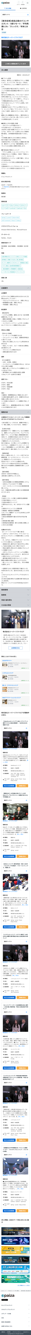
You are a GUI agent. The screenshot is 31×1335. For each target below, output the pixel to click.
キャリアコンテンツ (6, 1305)
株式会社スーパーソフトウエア (12, 37)
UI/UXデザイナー (7, 660)
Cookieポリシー (26, 1332)
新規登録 (22, 4)
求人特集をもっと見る (24, 1285)
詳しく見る (20, 834)
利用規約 (9, 1332)
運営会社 (3, 1332)
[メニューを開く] (27, 3)
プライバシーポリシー (17, 1332)
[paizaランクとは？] (28, 14)
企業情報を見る (15, 648)
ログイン (18, 4)
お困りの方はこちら (6, 1326)
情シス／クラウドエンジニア (10, 685)
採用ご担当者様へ (6, 1322)
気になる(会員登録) (9, 786)
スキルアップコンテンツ (8, 1309)
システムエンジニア (7, 673)
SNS (2, 1318)
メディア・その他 (6, 1313)
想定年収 (6, 187)
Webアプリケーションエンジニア (11, 697)
